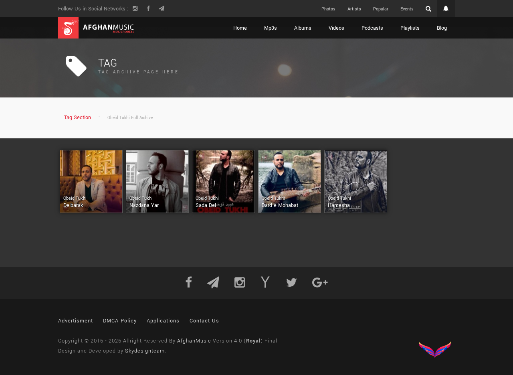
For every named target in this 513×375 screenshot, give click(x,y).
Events (407, 9)
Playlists (410, 28)
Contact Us (204, 320)
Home (240, 28)
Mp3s (270, 28)
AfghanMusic (194, 341)
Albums (302, 28)
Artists (354, 9)
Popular (380, 9)
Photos (328, 9)
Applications (163, 320)
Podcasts (372, 28)
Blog (442, 28)
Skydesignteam (145, 351)
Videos (336, 28)
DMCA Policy (120, 320)
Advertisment (75, 320)
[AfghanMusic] (96, 28)
